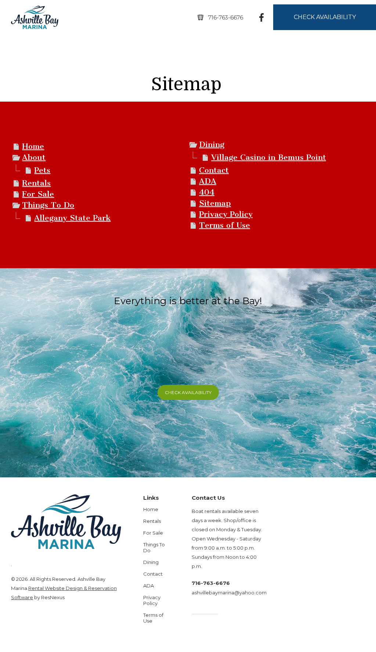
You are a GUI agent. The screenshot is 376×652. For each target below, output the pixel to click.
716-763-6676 (225, 17)
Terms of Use (224, 225)
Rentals (36, 183)
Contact (214, 170)
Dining (211, 144)
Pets (42, 170)
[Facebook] (262, 17)
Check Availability (188, 392)
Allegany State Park (72, 218)
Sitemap (215, 203)
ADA (207, 181)
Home (33, 146)
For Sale (38, 194)
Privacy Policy (226, 214)
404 (206, 192)
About (34, 157)
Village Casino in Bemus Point (268, 157)
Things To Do (48, 205)
